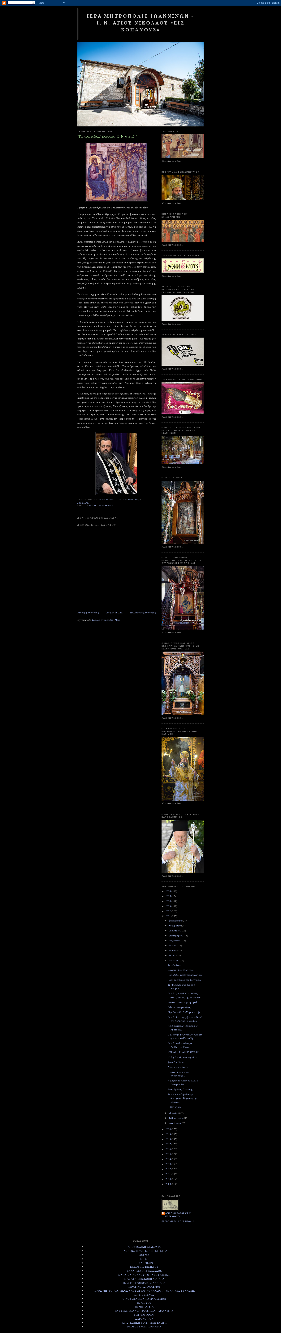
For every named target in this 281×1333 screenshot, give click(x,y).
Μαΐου (172, 955)
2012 (168, 1169)
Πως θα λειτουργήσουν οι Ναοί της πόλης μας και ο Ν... (185, 1019)
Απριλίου (174, 960)
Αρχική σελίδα (114, 612)
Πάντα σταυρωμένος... (180, 1007)
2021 (168, 916)
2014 (168, 1159)
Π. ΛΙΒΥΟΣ (144, 1302)
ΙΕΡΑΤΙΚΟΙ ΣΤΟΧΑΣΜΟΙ (144, 1286)
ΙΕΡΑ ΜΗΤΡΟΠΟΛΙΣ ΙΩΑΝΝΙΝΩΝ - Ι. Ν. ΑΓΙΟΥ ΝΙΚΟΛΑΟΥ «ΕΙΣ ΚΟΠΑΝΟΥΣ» (140, 23)
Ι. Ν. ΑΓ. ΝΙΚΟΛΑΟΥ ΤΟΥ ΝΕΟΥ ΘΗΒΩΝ (144, 1274)
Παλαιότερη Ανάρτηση (143, 612)
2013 (168, 1164)
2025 (168, 896)
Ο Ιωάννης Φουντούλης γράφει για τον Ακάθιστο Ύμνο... (185, 1036)
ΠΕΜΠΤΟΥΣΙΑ (144, 1306)
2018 (168, 1139)
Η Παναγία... (174, 1106)
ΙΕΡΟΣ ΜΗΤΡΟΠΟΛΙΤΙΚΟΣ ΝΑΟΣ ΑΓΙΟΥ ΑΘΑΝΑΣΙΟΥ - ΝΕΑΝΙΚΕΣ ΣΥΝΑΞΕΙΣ (144, 1290)
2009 (168, 1184)
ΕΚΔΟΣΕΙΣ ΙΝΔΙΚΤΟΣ (144, 1266)
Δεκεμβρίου (175, 920)
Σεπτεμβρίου (176, 935)
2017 (168, 1144)
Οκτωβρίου (175, 930)
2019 (168, 1134)
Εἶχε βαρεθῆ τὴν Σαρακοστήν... (185, 1012)
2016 (168, 1149)
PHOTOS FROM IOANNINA (144, 1326)
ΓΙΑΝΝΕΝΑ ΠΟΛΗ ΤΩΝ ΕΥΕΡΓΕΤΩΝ (144, 1251)
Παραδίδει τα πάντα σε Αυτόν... (185, 974)
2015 (168, 1154)
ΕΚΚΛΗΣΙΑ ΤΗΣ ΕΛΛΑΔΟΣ (144, 1270)
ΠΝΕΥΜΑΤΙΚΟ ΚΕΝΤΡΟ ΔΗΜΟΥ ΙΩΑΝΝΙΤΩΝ (144, 1310)
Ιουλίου (173, 945)
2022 (168, 911)
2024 (168, 901)
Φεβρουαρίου (176, 1118)
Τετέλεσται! (174, 965)
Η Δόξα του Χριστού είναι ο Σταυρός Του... (183, 1082)
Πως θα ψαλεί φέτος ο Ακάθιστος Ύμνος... (180, 1045)
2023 (168, 906)
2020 (168, 1129)
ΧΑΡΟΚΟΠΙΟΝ (144, 1318)
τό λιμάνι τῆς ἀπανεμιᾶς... (182, 1057)
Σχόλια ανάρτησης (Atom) (106, 619)
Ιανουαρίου (175, 1123)
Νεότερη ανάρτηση (88, 612)
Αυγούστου (175, 940)
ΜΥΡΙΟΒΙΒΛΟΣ (144, 1294)
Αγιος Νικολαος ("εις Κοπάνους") (178, 1214)
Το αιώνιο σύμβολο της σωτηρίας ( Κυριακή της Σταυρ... (182, 1098)
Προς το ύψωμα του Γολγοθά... (184, 979)
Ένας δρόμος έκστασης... (181, 1089)
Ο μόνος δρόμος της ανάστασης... (179, 1073)
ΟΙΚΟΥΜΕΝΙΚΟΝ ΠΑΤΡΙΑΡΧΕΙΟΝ (144, 1298)
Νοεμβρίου (175, 925)
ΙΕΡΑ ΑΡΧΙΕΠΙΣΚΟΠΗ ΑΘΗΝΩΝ (144, 1279)
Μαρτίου (174, 1113)
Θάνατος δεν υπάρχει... (180, 969)
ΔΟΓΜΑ (144, 1255)
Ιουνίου (173, 950)
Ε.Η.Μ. (144, 1259)
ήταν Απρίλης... (176, 1062)
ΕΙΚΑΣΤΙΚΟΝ (144, 1263)
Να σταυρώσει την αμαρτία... (184, 1002)
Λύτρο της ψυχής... (178, 1067)
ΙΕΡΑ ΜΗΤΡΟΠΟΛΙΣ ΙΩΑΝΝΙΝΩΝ (144, 1283)
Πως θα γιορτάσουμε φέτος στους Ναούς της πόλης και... (185, 995)
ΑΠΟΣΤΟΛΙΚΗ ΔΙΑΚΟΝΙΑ (144, 1247)
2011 (168, 1174)
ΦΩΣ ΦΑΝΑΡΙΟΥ (144, 1314)
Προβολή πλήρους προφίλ (178, 1221)
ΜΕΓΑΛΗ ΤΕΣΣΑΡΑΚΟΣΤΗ (102, 505)
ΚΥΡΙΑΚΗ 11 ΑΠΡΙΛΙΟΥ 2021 (184, 1052)
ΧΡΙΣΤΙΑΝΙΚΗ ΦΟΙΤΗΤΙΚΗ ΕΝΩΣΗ (144, 1322)
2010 (168, 1179)
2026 (168, 891)
